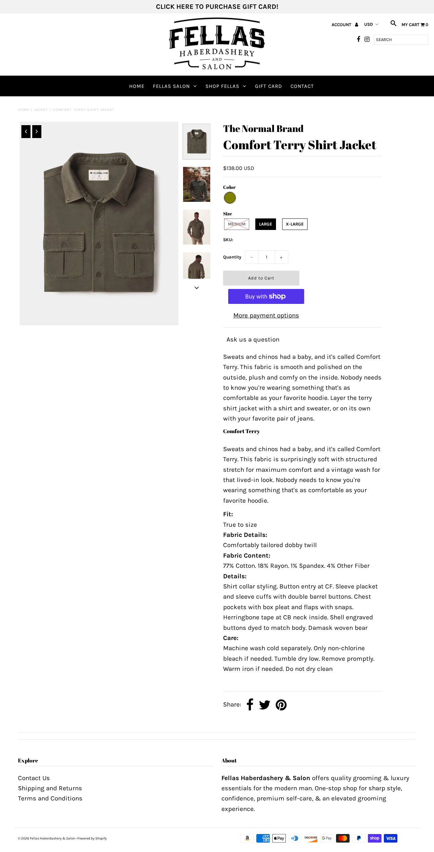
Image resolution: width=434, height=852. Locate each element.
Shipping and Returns (50, 788)
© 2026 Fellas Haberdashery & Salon (46, 838)
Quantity (232, 256)
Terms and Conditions (50, 798)
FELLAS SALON (171, 86)
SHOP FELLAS (222, 86)
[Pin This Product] (281, 705)
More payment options (266, 315)
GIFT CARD (268, 86)
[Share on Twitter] (265, 705)
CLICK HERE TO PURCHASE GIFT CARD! (217, 7)
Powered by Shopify (92, 838)
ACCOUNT (342, 24)
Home (136, 86)
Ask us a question (252, 339)
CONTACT (302, 86)
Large (265, 224)
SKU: (228, 239)
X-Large (295, 224)
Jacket (41, 110)
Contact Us (34, 778)
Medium (236, 224)
